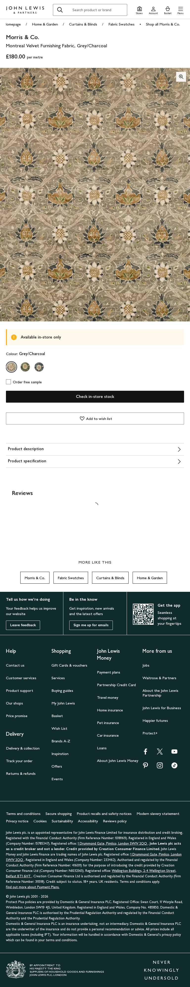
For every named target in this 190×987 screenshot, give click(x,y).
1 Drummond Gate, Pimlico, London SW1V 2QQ (113, 843)
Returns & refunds (21, 773)
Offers (56, 766)
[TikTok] (174, 767)
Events (57, 779)
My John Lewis (63, 703)
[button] (180, 9)
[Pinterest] (145, 767)
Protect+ (150, 733)
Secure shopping (59, 813)
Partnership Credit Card (116, 684)
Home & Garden (45, 24)
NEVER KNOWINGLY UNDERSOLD (162, 970)
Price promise (16, 715)
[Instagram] (160, 767)
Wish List (59, 728)
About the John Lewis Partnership (160, 693)
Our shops (14, 703)
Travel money (107, 697)
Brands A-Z (60, 741)
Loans (102, 748)
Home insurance (110, 710)
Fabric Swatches (121, 24)
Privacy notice (17, 821)
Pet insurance (108, 722)
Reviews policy (115, 821)
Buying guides (62, 690)
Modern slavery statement (158, 813)
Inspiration (60, 753)
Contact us (15, 665)
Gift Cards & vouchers (69, 665)
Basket (57, 715)
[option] (11, 367)
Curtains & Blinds (83, 24)
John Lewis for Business (161, 707)
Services (58, 677)
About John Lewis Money (117, 760)
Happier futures (155, 720)
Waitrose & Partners (159, 677)
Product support (19, 690)
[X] (160, 753)
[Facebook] (145, 753)
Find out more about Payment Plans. (32, 887)
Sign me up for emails (91, 625)
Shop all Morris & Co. (163, 24)
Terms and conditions (23, 813)
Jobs (145, 665)
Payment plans (108, 672)
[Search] (60, 10)
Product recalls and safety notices (104, 813)
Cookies (40, 821)
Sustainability (62, 821)
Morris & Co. (34, 577)
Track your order (19, 760)
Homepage (12, 24)
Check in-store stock (95, 396)
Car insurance (108, 735)
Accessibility (88, 821)
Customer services (21, 677)
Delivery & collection (23, 748)
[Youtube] (174, 753)
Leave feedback (23, 625)
